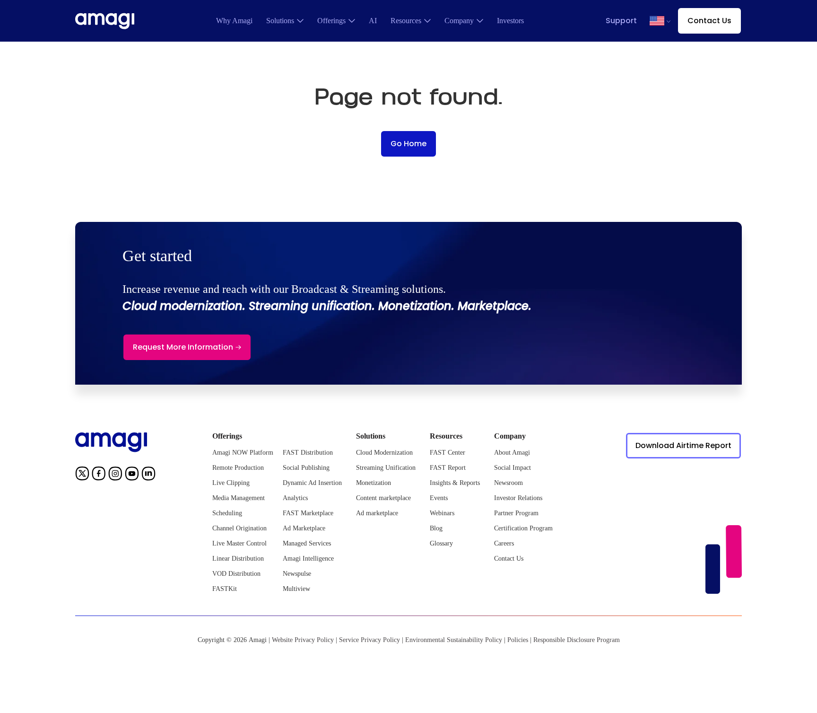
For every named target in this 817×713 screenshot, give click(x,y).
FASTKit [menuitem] (224, 588)
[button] (657, 21)
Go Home (408, 143)
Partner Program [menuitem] (516, 513)
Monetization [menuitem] (373, 482)
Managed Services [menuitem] (307, 543)
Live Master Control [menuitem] (239, 543)
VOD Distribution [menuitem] (236, 573)
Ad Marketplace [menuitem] (304, 528)
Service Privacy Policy (369, 639)
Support (621, 20)
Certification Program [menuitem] (523, 528)
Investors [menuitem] (510, 21)
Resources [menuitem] (406, 21)
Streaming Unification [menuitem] (386, 467)
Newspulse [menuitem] (297, 573)
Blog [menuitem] (436, 528)
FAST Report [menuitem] (448, 467)
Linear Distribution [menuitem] (238, 558)
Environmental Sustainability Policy (453, 639)
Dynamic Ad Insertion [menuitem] (312, 482)
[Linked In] (148, 475)
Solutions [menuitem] (280, 21)
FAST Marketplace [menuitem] (308, 513)
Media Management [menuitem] (238, 498)
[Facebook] (99, 475)
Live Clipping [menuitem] (231, 482)
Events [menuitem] (439, 498)
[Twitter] (82, 475)
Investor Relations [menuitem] (518, 498)
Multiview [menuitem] (296, 588)
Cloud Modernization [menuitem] (384, 452)
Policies (517, 639)
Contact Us (709, 20)
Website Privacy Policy (303, 639)
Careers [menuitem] (504, 543)
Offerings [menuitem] (331, 21)
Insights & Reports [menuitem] (455, 482)
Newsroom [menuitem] (508, 482)
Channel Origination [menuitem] (239, 528)
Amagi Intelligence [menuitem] (308, 558)
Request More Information (183, 347)
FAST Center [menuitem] (447, 452)
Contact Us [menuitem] (508, 558)
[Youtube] (132, 475)
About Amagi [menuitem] (512, 452)
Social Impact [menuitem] (512, 467)
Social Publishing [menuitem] (306, 467)
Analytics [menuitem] (295, 498)
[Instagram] (115, 475)
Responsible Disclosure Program (576, 639)
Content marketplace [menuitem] (383, 498)
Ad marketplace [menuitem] (377, 513)
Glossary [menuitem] (441, 543)
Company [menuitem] (459, 21)
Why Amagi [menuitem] (234, 21)
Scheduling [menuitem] (227, 513)
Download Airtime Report (683, 445)
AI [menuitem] (373, 21)
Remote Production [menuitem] (238, 467)
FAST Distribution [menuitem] (308, 452)
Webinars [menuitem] (442, 513)
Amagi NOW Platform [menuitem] (242, 452)
